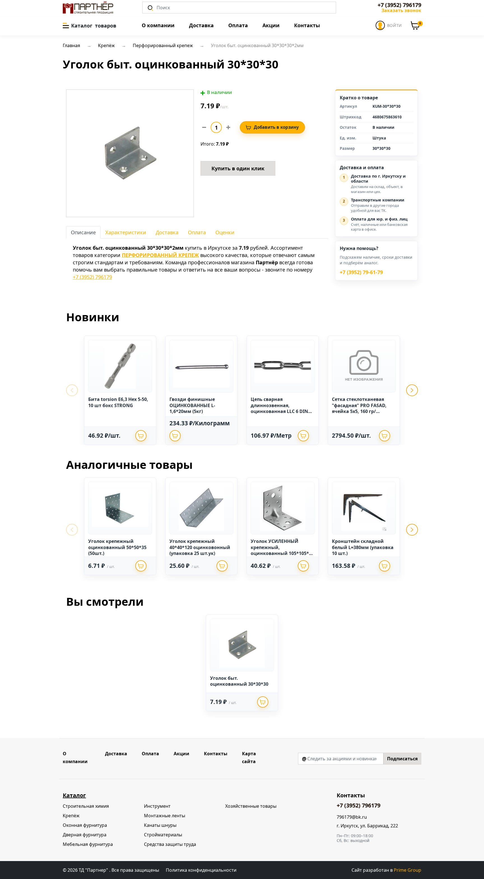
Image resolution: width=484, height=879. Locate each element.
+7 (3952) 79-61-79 (361, 272)
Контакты (307, 25)
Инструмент (157, 806)
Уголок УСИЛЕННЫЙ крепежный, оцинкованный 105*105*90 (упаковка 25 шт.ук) (282, 550)
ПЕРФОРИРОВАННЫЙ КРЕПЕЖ (160, 255)
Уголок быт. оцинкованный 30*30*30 (239, 681)
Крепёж (71, 816)
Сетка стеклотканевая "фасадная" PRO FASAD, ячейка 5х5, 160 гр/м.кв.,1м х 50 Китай (359, 408)
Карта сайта (249, 758)
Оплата (238, 25)
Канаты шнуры (160, 825)
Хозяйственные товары (250, 806)
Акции (271, 25)
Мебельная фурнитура (88, 844)
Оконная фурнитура (85, 825)
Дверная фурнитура (84, 835)
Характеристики (125, 232)
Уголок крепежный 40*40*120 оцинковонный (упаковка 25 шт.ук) (199, 547)
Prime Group (407, 870)
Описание (83, 232)
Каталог (74, 795)
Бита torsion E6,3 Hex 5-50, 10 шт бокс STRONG (118, 402)
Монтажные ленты (164, 816)
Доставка (201, 25)
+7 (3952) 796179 (399, 5)
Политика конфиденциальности (201, 870)
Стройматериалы (163, 835)
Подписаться (402, 759)
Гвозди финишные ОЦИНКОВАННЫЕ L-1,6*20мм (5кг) (192, 405)
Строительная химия (86, 806)
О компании (158, 25)
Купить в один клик (237, 168)
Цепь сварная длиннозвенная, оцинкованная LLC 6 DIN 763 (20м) (279, 408)
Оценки (224, 232)
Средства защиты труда (170, 844)
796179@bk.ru (352, 817)
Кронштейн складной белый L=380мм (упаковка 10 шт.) (363, 547)
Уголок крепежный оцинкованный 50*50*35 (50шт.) (117, 547)
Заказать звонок (401, 10)
